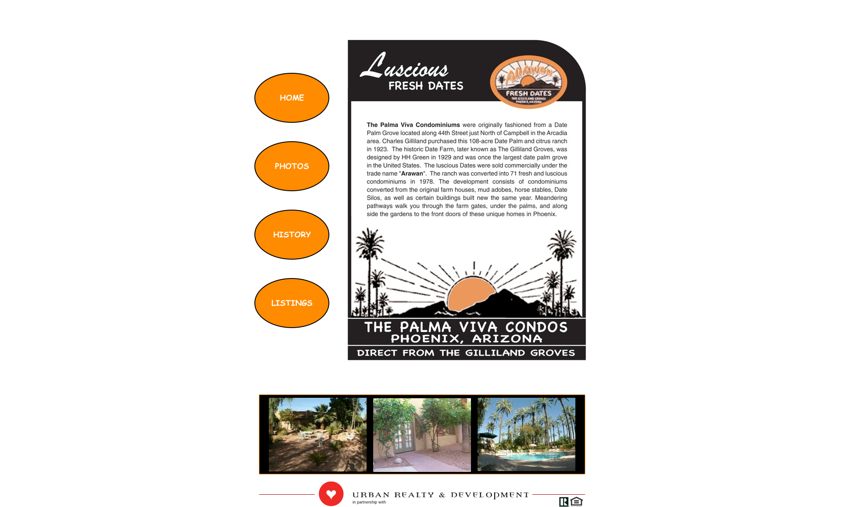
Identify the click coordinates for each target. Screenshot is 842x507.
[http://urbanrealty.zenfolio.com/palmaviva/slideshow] (526, 468)
